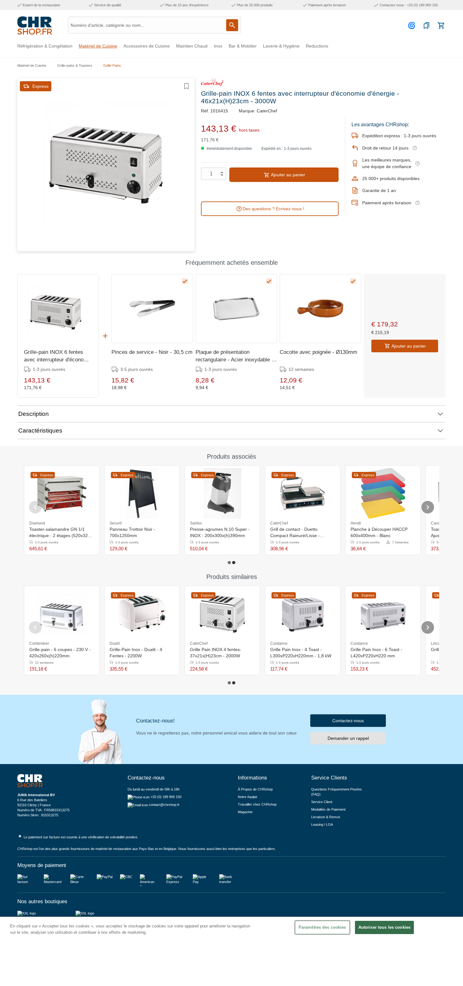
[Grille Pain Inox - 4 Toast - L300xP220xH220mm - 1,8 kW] (302, 613)
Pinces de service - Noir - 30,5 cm (151, 352)
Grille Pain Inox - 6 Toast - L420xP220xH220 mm (376, 652)
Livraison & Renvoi (325, 817)
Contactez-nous (348, 720)
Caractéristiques (40, 430)
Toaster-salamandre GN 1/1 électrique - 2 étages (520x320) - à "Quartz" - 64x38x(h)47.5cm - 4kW (60, 533)
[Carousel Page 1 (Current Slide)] (229, 562)
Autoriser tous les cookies (384, 927)
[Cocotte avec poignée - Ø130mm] (320, 308)
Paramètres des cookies (322, 927)
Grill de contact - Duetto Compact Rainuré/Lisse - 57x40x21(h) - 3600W (295, 533)
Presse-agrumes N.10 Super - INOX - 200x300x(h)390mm (220, 532)
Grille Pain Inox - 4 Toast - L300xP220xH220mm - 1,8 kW (300, 652)
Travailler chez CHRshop (257, 804)
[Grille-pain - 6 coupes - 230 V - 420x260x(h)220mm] (62, 613)
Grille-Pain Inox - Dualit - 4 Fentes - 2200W (136, 652)
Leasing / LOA (322, 824)
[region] (231, 951)
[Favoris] (426, 25)
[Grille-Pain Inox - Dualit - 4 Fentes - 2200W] (142, 613)
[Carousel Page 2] (233, 562)
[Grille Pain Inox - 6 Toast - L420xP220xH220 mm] (383, 613)
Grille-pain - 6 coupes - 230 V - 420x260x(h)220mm (60, 652)
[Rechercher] (232, 25)
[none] (413, 523)
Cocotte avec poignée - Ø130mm (318, 352)
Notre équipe (247, 797)
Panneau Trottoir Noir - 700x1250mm (132, 532)
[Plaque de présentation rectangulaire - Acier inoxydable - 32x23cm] (236, 308)
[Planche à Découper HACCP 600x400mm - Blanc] (383, 493)
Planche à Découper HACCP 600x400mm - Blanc (379, 532)
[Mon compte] (413, 25)
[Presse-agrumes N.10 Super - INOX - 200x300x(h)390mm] (222, 493)
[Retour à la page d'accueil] (34, 25)
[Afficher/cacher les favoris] (186, 86)
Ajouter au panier (287, 174)
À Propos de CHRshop (256, 789)
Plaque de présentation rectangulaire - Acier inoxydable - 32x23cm (234, 356)
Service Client (321, 802)
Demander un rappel (348, 738)
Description (33, 414)
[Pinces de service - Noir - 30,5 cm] (152, 308)
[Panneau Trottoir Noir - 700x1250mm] (142, 493)
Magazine (245, 812)
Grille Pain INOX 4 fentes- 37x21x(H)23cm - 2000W (215, 652)
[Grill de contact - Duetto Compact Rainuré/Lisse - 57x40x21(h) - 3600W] (302, 493)
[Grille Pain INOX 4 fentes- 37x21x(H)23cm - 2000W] (222, 613)
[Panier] (441, 25)
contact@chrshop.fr (164, 805)
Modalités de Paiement (328, 809)
